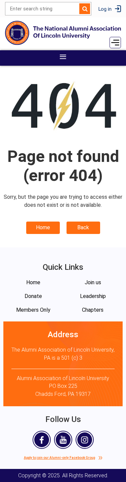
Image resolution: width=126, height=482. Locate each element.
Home (43, 227)
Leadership (93, 296)
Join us (93, 282)
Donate (33, 296)
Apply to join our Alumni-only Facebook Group (59, 458)
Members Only (33, 310)
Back (83, 227)
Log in (105, 8)
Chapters (92, 310)
